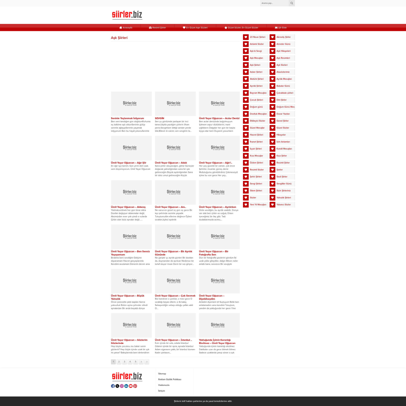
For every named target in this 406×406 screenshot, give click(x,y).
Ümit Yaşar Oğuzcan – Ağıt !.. (215, 162)
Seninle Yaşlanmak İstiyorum (127, 118)
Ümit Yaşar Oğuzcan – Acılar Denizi (219, 118)
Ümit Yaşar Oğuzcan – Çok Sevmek (175, 295)
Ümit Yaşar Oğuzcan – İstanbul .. (173, 340)
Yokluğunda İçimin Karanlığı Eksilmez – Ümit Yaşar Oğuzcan (217, 341)
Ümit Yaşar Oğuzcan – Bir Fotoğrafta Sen (213, 253)
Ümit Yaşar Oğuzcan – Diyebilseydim (211, 297)
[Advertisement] (175, 66)
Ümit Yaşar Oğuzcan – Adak (171, 162)
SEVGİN (159, 118)
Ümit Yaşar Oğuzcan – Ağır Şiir (128, 162)
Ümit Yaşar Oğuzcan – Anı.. (170, 207)
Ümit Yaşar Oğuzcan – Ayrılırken (217, 207)
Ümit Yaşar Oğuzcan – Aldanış (128, 207)
